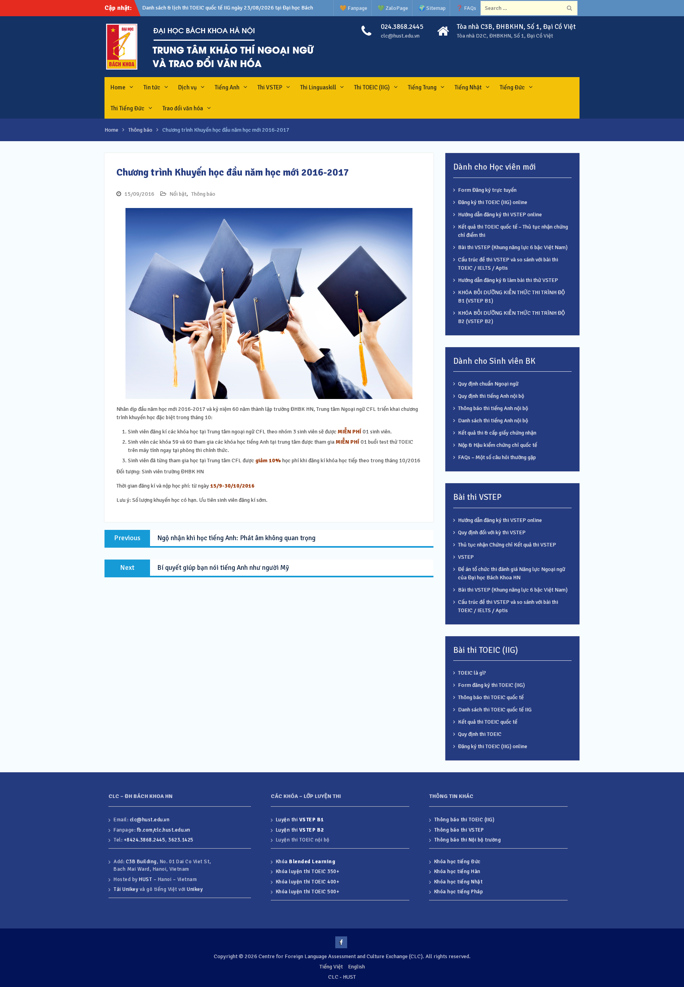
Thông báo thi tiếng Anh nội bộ (493, 408)
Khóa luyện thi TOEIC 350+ (308, 871)
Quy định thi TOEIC (480, 734)
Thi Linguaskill (318, 87)
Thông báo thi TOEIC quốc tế (491, 697)
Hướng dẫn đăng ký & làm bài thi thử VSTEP (508, 280)
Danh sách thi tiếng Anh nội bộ (493, 420)
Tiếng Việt (331, 966)
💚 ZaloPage (393, 8)
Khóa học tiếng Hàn (457, 871)
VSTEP (466, 557)
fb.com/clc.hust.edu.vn (163, 830)
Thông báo (203, 194)
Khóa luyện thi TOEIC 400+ (308, 882)
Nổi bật (177, 194)
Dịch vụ (187, 87)
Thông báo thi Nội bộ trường (467, 840)
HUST (145, 879)
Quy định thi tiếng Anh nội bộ (491, 396)
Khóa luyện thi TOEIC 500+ (308, 892)
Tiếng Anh (227, 87)
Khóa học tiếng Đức (457, 861)
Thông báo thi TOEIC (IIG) (464, 820)
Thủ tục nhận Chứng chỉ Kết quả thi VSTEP (507, 544)
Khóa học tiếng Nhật (458, 882)
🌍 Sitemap (432, 8)
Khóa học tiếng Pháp (458, 892)
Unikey (195, 889)
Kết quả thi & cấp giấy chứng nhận (497, 432)
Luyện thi (300, 820)
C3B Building (141, 861)
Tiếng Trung (422, 87)
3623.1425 (181, 840)
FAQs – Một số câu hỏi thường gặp (497, 457)
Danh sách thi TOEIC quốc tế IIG (495, 709)
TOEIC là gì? (472, 672)
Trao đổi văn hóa (182, 108)
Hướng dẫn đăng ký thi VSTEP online (500, 214)
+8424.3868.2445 (144, 840)
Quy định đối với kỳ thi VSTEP (492, 532)
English (356, 966)
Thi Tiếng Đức (127, 108)
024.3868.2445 (402, 27)
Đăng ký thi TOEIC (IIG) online (492, 202)
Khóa (306, 861)
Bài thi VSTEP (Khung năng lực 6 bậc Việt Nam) (513, 247)
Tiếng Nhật (468, 87)
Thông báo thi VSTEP (459, 830)
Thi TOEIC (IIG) (372, 87)
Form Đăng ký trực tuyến (487, 190)
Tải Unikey (126, 889)
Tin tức (151, 87)
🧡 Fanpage (353, 8)
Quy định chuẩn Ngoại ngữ (488, 383)
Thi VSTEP (269, 87)
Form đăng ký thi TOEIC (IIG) (491, 685)
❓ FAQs (466, 8)
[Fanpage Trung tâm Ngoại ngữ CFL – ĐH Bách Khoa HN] (341, 942)
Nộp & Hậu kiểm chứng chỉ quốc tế (497, 445)
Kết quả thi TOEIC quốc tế (487, 722)
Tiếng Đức (512, 87)
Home (117, 87)
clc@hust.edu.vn (400, 35)
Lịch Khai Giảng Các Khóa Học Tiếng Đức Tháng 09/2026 (208, 7)
